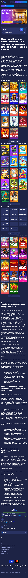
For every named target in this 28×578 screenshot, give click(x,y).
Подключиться (21, 515)
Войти (12, 2)
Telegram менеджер (5, 522)
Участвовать (8, 21)
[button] (9, 25)
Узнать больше (17, 21)
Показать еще (14, 141)
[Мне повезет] (21, 29)
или (8, 521)
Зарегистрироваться (21, 2)
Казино (8, 6)
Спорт (21, 6)
